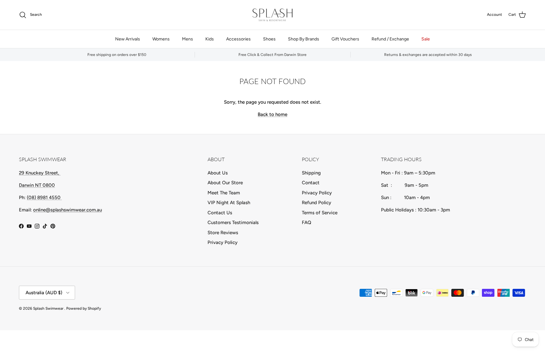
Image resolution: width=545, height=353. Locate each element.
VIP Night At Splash (229, 202)
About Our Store (225, 183)
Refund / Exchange (390, 39)
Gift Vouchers (345, 39)
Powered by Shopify (83, 308)
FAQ (306, 222)
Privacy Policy (222, 242)
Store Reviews (223, 232)
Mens (187, 39)
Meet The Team (224, 193)
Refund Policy (316, 202)
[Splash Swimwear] (272, 14)
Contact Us (220, 213)
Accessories (238, 39)
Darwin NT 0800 (37, 185)
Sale (425, 39)
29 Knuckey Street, (40, 173)
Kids (209, 39)
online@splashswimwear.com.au (67, 210)
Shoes (269, 39)
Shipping (311, 173)
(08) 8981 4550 (44, 197)
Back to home (272, 114)
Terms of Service (319, 213)
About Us (218, 173)
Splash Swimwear (48, 308)
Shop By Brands (303, 39)
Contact (310, 183)
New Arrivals (127, 39)
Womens (161, 39)
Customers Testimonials (233, 222)
